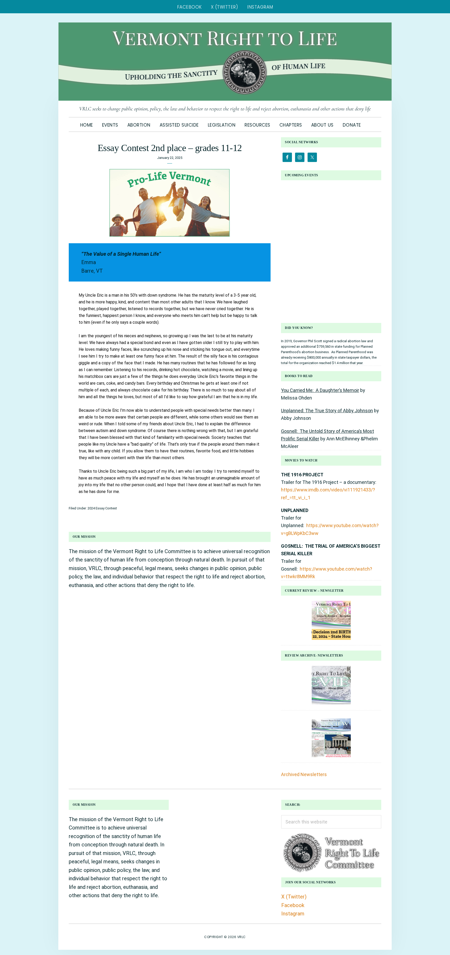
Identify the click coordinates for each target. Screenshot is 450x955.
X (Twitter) (294, 897)
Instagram (292, 913)
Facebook (292, 905)
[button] (370, 122)
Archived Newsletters (304, 774)
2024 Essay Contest (102, 508)
